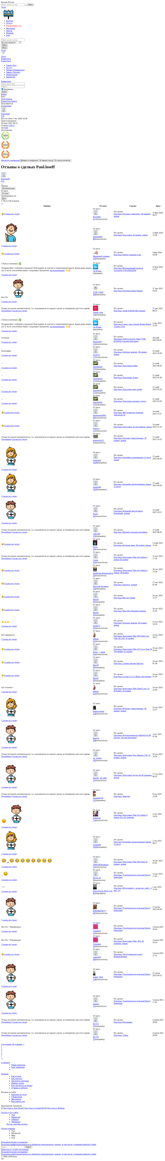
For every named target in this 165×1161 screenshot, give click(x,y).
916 (94, 654)
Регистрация (6, 99)
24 (94, 516)
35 (94, 1026)
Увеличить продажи (20, 1081)
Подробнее (6, 311)
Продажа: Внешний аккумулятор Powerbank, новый (128, 512)
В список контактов (62, 160)
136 (94, 589)
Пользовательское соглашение (14, 1142)
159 (94, 536)
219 (2, 116)
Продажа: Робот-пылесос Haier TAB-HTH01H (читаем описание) (130, 340)
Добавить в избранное (29, 160)
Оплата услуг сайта (9, 1112)
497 (94, 913)
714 (94, 820)
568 (94, 740)
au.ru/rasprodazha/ (57, 270)
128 (94, 714)
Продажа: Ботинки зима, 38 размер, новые (132, 545)
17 (94, 431)
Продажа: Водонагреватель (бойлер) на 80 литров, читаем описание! (132, 736)
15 (94, 1006)
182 (94, 760)
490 (94, 959)
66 (94, 418)
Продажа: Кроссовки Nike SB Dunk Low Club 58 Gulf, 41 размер (131, 637)
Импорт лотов (17, 1083)
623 (94, 641)
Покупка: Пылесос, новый (125, 585)
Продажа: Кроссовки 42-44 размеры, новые (133, 427)
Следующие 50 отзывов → (12, 1044)
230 (94, 258)
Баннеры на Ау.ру (19, 1094)
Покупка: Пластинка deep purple (128, 389)
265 (94, 933)
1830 (95, 463)
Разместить (6, 59)
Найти (4, 45)
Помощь (4, 1074)
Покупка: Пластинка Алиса (126, 377)
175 (94, 357)
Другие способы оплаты (17, 1124)
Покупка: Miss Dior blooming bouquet (130, 611)
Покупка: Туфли (121, 1035)
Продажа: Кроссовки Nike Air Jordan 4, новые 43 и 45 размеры (131, 816)
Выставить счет (18, 1101)
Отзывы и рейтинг (19, 1088)
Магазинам (16, 1099)
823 (94, 893)
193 (94, 562)
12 (94, 780)
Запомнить (8, 89)
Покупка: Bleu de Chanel (124, 598)
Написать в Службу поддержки (15, 1149)
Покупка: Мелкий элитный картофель (130, 532)
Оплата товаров (8, 1128)
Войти (4, 94)
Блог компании (18, 1067)
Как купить (16, 1076)
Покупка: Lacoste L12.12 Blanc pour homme (132, 677)
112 (94, 800)
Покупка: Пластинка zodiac (126, 366)
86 (94, 239)
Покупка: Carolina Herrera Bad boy (129, 663)
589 (94, 294)
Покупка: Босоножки (123, 1022)
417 (94, 219)
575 (94, 369)
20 (94, 575)
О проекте (5, 1062)
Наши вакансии (18, 1065)
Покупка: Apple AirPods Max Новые (129, 311)
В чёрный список (46, 160)
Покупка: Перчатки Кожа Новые (128, 291)
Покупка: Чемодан (122, 796)
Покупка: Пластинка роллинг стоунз (130, 401)
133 (94, 344)
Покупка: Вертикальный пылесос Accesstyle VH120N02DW (128, 269)
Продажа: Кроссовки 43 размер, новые (131, 235)
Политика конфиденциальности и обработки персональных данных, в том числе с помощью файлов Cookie (48, 1144)
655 (94, 628)
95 (94, 602)
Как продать (16, 1078)
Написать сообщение (10, 160)
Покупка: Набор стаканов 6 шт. (127, 255)
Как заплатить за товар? (21, 1085)
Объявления (16, 1097)
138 (94, 979)
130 (94, 315)
